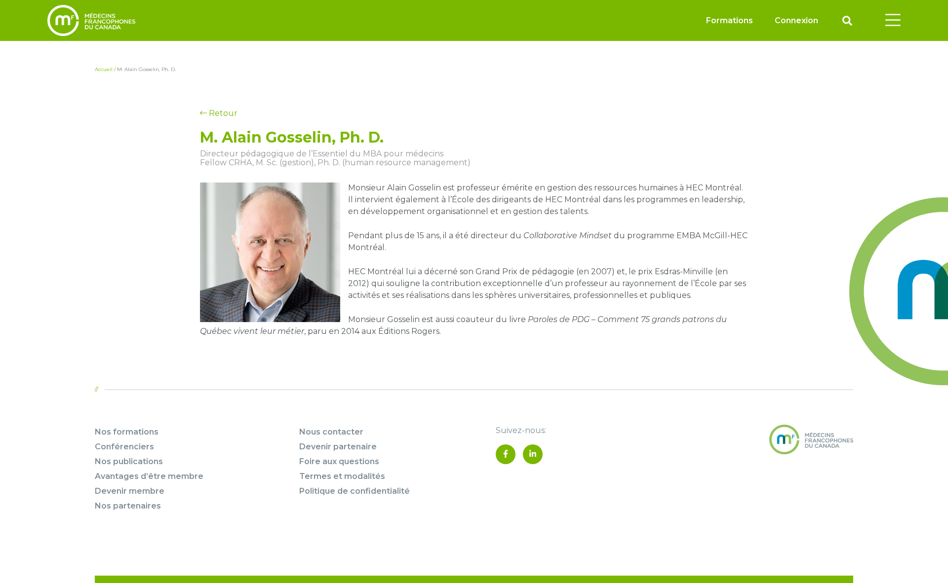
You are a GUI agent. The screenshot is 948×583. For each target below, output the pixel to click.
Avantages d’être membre (149, 476)
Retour (222, 113)
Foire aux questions (339, 461)
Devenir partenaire (338, 446)
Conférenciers (124, 446)
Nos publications (129, 461)
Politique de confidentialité (354, 491)
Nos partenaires (128, 505)
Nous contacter (331, 432)
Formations (729, 20)
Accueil (104, 69)
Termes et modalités (342, 476)
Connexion (796, 20)
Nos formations (126, 432)
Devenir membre (129, 491)
